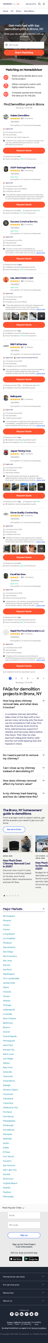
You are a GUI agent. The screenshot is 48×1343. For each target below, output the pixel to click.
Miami (6, 987)
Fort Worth (8, 1156)
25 (38, 678)
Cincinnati (8, 1094)
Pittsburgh (8, 1125)
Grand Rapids (10, 1036)
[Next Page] (43, 678)
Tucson (6, 925)
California (17, 1323)
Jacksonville (9, 983)
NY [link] (12, 11)
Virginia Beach (10, 1183)
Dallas (6, 1147)
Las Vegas (8, 1058)
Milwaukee (8, 1196)
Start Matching (24, 52)
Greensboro (9, 1081)
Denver (6, 965)
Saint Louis (8, 1054)
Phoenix (7, 920)
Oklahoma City (10, 1107)
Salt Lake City (10, 1170)
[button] (7, 316)
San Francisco (10, 956)
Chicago (7, 1005)
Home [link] (5, 11)
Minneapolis (9, 1040)
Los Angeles (9, 938)
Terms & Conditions (39, 1328)
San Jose (7, 960)
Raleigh (6, 1085)
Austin (6, 1143)
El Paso (6, 1152)
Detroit (6, 1032)
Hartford (7, 969)
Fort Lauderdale (11, 978)
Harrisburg (8, 1116)
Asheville (7, 1072)
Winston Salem (10, 1089)
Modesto (7, 943)
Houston (7, 1161)
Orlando (7, 992)
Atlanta (6, 1000)
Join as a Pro (30, 4)
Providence (9, 1130)
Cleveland (8, 1098)
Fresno (6, 929)
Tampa (6, 996)
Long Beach (9, 934)
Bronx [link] (18, 11)
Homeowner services (14, 1276)
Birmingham (9, 916)
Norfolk (6, 1174)
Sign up (24, 1235)
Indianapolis (9, 1009)
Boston (6, 1027)
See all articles (14, 829)
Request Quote (24, 150)
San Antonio (9, 1165)
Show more (41, 253)
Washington (9, 974)
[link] (24, 120)
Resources (8, 1293)
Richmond (8, 1179)
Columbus (8, 1103)
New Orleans (9, 1018)
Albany (6, 1063)
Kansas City (9, 1049)
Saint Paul (8, 1045)
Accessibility (36, 1323)
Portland (7, 1112)
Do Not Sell (26, 1323)
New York (8, 1067)
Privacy (9, 1323)
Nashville (7, 1138)
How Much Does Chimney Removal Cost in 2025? (16, 863)
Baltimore (8, 1023)
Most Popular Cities (12, 1208)
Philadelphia (9, 1121)
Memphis (7, 1134)
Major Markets (12, 909)
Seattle (6, 1187)
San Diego (8, 951)
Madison (7, 1192)
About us (7, 1301)
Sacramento (9, 947)
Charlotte (8, 1076)
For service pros (11, 1285)
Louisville (7, 1014)
